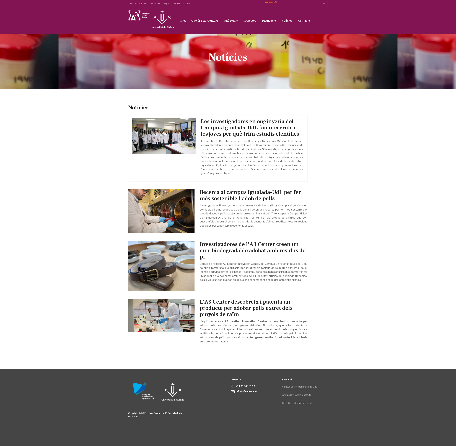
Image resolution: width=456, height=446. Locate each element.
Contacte (304, 20)
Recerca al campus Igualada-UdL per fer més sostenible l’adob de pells (250, 195)
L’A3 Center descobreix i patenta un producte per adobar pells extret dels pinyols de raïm (246, 308)
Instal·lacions (138, 3)
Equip (167, 3)
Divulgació (269, 20)
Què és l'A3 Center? (204, 20)
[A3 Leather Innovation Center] (151, 20)
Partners (155, 3)
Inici (183, 20)
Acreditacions (182, 3)
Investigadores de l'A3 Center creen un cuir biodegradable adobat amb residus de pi (252, 250)
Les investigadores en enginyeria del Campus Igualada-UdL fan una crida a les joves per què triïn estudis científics (250, 128)
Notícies (287, 20)
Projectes (249, 20)
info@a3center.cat (246, 391)
